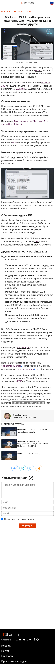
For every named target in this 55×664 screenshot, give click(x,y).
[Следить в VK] (30, 639)
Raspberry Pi (23, 347)
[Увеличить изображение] (27, 44)
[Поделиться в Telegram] (22, 468)
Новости (6, 645)
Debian (38, 70)
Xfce (36, 241)
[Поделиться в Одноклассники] (39, 468)
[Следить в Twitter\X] (27, 640)
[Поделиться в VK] (14, 468)
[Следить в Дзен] (37, 639)
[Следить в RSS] (16, 640)
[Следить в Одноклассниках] (34, 639)
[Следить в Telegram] (24, 640)
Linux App (7, 656)
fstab (14, 142)
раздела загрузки (25, 369)
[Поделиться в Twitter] (31, 468)
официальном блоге (11, 366)
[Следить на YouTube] (20, 640)
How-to (5, 650)
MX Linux (20, 89)
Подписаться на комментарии (19, 519)
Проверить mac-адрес (14, 661)
